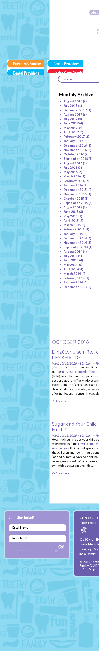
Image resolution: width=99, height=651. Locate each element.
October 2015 (74, 198)
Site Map (89, 569)
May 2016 (71, 172)
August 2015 (73, 207)
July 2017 (70, 119)
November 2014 (75, 242)
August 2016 (73, 163)
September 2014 (76, 247)
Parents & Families (25, 67)
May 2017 (71, 128)
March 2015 (72, 225)
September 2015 (76, 203)
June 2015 (71, 211)
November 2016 (75, 150)
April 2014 (71, 269)
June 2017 (71, 123)
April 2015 (71, 220)
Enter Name (20, 527)
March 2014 (72, 273)
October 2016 (74, 154)
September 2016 (76, 158)
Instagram (84, 530)
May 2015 (71, 216)
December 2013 (75, 287)
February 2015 (74, 229)
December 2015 (75, 189)
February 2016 (74, 181)
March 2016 (72, 176)
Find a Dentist (87, 554)
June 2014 (71, 260)
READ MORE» (61, 401)
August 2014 (73, 251)
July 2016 (70, 167)
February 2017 (74, 136)
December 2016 (75, 145)
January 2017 (73, 141)
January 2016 (73, 185)
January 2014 (73, 282)
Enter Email (19, 538)
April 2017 (71, 132)
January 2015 (73, 234)
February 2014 (74, 278)
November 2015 (75, 194)
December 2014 (75, 238)
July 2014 (70, 256)
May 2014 (71, 265)
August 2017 (73, 114)
